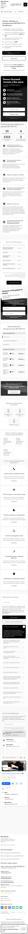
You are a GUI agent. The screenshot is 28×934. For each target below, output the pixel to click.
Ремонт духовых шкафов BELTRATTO (10, 853)
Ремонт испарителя (7, 260)
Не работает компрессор (5, 353)
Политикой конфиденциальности (17, 728)
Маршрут (7, 783)
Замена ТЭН (5, 252)
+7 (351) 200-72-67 (16, 4)
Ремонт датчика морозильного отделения (9, 264)
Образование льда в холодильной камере (6, 371)
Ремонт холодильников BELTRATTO (10, 859)
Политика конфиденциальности (14, 919)
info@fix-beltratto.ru (6, 878)
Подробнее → (21, 353)
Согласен (23, 929)
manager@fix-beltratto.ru (7, 882)
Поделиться (2, 907)
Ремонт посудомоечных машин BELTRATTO (12, 856)
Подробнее (14, 480)
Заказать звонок (14, 392)
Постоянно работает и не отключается (6, 365)
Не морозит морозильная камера (6, 359)
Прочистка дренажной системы (9, 268)
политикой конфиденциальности (16, 317)
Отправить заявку (14, 114)
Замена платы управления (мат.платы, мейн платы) (8, 248)
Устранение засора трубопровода (6, 256)
